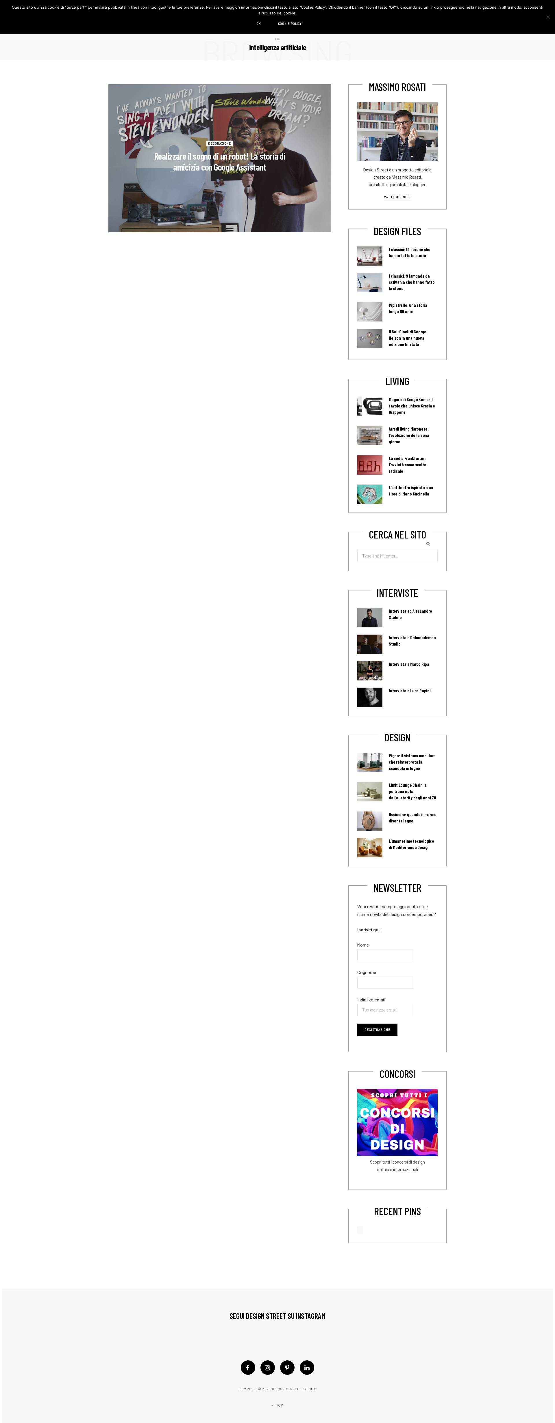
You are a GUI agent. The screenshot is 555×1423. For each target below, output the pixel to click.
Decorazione (219, 143)
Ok (258, 23)
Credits (309, 1389)
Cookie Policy (290, 23)
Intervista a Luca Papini (410, 690)
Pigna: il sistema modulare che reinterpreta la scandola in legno (412, 762)
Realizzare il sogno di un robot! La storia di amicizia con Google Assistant (219, 161)
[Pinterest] (287, 1367)
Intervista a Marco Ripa (409, 664)
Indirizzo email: (371, 1000)
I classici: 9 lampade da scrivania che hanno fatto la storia (411, 282)
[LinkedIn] (307, 1367)
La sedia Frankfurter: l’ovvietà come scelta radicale (407, 465)
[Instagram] (267, 1367)
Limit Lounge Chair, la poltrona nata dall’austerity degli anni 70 (412, 791)
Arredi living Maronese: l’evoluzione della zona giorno (409, 435)
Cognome (366, 972)
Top (279, 1405)
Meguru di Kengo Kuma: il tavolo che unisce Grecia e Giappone (412, 406)
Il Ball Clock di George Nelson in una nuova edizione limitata (407, 338)
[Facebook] (248, 1367)
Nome (363, 945)
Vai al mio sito (397, 197)
